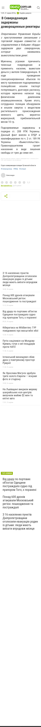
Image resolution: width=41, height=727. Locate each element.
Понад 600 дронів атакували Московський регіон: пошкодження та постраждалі (19, 298)
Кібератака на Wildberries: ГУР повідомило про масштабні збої (20, 329)
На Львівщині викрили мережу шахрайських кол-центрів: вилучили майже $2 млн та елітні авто (20, 394)
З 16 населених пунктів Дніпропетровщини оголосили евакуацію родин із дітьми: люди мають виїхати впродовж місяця (20, 279)
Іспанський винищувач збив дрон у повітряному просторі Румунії (19, 360)
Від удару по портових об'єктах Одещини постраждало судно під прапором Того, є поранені (20, 314)
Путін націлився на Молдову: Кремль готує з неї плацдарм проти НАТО (19, 343)
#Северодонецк (6, 169)
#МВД (15, 169)
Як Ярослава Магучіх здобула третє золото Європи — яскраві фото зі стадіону (20, 376)
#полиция (22, 169)
